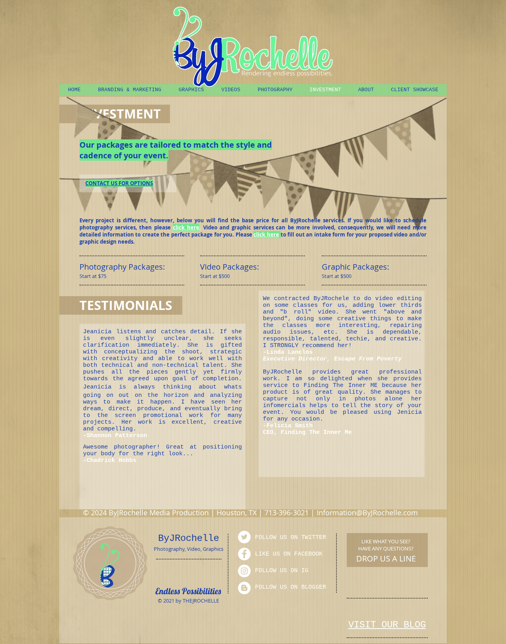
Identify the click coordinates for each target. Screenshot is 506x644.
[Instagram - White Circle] (244, 571)
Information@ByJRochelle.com (367, 512)
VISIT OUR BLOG (387, 625)
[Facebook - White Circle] (244, 554)
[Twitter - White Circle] (244, 537)
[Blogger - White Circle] (244, 588)
